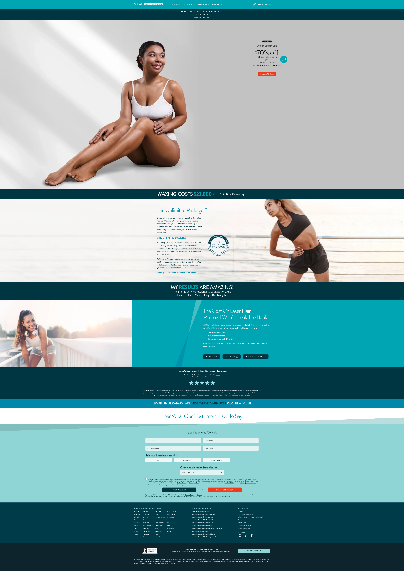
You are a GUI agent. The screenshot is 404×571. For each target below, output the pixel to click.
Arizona (136, 511)
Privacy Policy (194, 483)
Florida (136, 523)
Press (240, 520)
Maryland (146, 523)
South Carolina (171, 511)
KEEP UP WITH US (254, 551)
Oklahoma (158, 531)
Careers (240, 511)
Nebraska (158, 511)
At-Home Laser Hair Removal (200, 511)
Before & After (211, 356)
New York (158, 520)
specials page (233, 343)
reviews (218, 375)
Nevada (157, 514)
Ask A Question (179, 490)
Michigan (146, 528)
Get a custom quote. (217, 335)
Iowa (135, 537)
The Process (188, 4)
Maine (145, 520)
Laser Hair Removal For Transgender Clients (205, 537)
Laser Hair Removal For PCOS (201, 531)
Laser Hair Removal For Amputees (202, 517)
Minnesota (146, 531)
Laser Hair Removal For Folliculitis (202, 525)
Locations (216, 4)
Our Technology (231, 356)
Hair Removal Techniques (256, 356)
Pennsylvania (159, 537)
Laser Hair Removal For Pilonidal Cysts (203, 534)
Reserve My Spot (267, 74)
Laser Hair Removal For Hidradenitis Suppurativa (207, 528)
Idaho (135, 528)
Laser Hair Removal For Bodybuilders (203, 520)
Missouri (146, 534)
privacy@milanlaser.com (248, 483)
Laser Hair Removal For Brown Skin (202, 523)
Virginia (169, 525)
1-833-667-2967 (229, 483)
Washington (170, 528)
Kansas (145, 511)
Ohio (156, 528)
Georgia (136, 525)
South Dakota (171, 514)
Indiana (136, 534)
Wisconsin (170, 531)
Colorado (137, 517)
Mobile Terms (181, 483)
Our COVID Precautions (245, 514)
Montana (146, 537)
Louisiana (146, 517)
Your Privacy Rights (244, 528)
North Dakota (159, 525)
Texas (168, 520)
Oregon (157, 534)
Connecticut (137, 520)
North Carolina (159, 523)
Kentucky (146, 514)
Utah (168, 523)
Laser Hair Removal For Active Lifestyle (204, 514)
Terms (199, 495)
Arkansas (137, 514)
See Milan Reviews (202, 371)
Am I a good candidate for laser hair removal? (176, 272)
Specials (175, 4)
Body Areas (202, 4)
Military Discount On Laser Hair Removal (250, 517)
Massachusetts (148, 525)
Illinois (136, 531)
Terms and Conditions (245, 525)
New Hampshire (160, 517)
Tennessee (170, 517)
